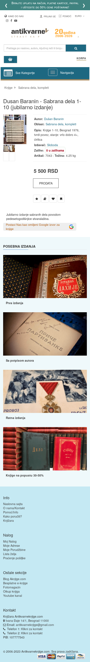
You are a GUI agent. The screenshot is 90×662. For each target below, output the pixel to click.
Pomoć (67, 16)
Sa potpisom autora (20, 360)
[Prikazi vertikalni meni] (8, 73)
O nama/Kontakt (14, 508)
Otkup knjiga (11, 591)
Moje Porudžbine (14, 550)
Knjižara (8, 520)
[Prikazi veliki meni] (52, 72)
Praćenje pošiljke (14, 558)
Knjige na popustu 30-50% (25, 475)
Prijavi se (50, 16)
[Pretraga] (76, 48)
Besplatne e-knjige (15, 583)
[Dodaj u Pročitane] (61, 199)
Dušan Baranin (54, 119)
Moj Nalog (10, 541)
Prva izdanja (14, 303)
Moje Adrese (11, 545)
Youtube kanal (12, 595)
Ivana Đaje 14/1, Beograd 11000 (27, 620)
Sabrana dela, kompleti (33, 87)
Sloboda (52, 145)
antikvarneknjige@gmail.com (35, 625)
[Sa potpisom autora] (45, 333)
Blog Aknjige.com (14, 579)
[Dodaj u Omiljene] (53, 199)
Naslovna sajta (13, 504)
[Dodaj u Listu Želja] (36, 199)
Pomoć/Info (10, 512)
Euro (78, 16)
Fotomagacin (12, 587)
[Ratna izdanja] (45, 391)
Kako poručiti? (12, 516)
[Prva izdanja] (45, 276)
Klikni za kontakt (31, 629)
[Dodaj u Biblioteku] (45, 199)
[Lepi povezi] (45, 448)
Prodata (46, 183)
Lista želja (9, 554)
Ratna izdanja (15, 418)
